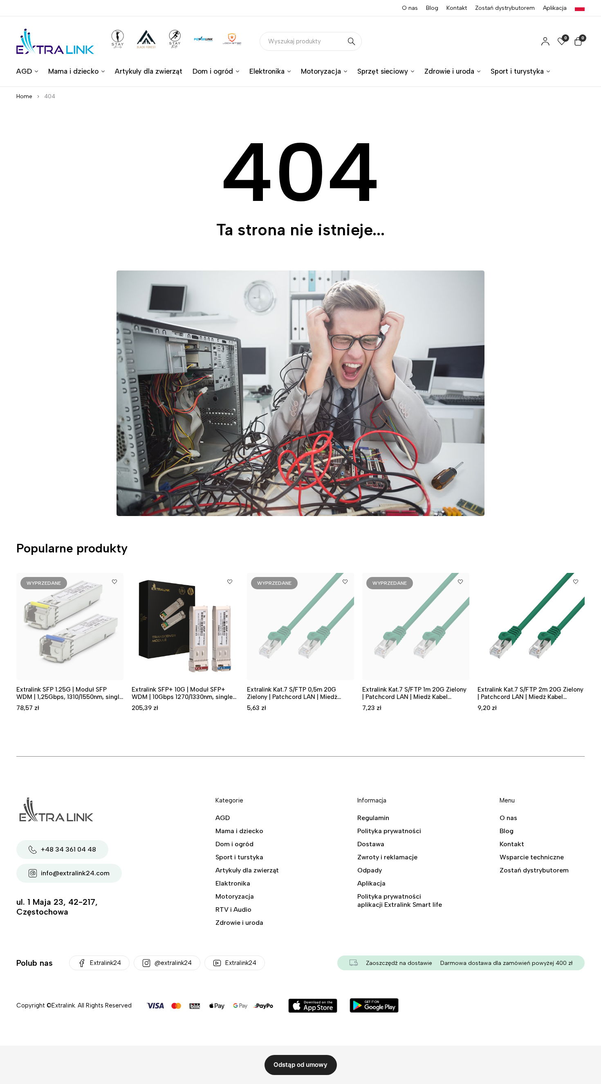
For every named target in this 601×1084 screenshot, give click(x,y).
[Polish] (580, 8)
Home (24, 96)
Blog (432, 8)
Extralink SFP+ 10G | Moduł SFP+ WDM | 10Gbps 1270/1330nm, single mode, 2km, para (182, 697)
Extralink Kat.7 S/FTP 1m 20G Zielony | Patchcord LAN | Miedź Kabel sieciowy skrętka (414, 697)
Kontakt (456, 8)
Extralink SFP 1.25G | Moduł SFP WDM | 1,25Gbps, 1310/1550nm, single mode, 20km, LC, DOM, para (69, 697)
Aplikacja (555, 8)
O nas (410, 8)
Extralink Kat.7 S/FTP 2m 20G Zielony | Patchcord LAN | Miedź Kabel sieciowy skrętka (530, 697)
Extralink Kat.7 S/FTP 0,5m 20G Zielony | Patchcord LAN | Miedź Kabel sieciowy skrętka (292, 697)
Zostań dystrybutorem (505, 8)
